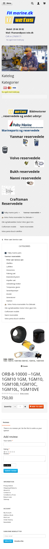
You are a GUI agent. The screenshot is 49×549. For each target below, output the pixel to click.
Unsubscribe (18, 541)
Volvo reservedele (26, 158)
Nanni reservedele (26, 178)
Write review (24, 394)
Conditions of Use (10, 495)
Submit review (11, 471)
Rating (6, 449)
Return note (8, 497)
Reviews (6, 422)
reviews (14, 394)
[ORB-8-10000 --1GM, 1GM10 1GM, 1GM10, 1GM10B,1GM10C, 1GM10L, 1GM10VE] (24, 344)
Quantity (8, 406)
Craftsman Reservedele (15, 201)
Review (6, 454)
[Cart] (44, 3)
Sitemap (6, 499)
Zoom (25, 366)
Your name (8, 441)
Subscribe (8, 541)
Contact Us (7, 493)
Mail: (6, 32)
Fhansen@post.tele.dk (22, 32)
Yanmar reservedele (27, 136)
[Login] (38, 3)
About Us (7, 490)
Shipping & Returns (10, 488)
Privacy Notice (8, 486)
